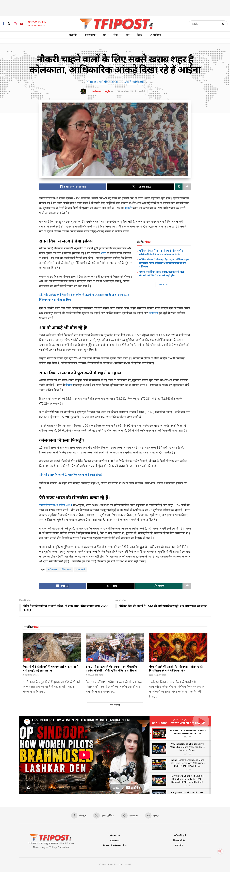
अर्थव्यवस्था (90, 34)
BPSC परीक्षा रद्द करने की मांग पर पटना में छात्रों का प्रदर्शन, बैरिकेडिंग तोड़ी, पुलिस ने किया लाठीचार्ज (112, 668)
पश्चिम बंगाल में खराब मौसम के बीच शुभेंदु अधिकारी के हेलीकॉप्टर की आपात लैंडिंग (161, 252)
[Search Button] (224, 23)
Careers (115, 840)
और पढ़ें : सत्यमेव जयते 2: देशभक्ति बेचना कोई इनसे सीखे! (70, 475)
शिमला (68, 385)
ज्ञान (127, 34)
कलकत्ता (153, 313)
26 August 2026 (31, 675)
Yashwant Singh (101, 91)
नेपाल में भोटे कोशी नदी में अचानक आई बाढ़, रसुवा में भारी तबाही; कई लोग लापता (50, 668)
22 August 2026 (158, 675)
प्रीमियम (157, 34)
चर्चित (27, 659)
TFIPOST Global (36, 25)
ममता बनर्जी (80, 569)
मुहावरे (128, 208)
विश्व (115, 34)
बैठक (139, 34)
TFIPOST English (37, 22)
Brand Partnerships (115, 845)
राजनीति (73, 34)
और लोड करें (164, 284)
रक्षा (104, 34)
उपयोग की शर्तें (179, 835)
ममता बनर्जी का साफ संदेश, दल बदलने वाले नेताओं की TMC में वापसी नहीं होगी (161, 273)
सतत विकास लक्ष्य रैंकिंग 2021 (55, 505)
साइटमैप (179, 845)
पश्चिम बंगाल (66, 569)
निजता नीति (179, 840)
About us (114, 835)
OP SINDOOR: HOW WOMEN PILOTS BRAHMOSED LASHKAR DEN (189, 723)
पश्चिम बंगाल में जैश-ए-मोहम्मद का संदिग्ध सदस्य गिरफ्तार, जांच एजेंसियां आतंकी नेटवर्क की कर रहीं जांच (164, 263)
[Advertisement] (115, 7)
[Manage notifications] (220, 851)
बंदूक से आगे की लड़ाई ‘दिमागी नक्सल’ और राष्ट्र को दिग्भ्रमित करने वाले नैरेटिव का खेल (176, 668)
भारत (103, 253)
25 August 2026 (95, 675)
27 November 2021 (124, 91)
